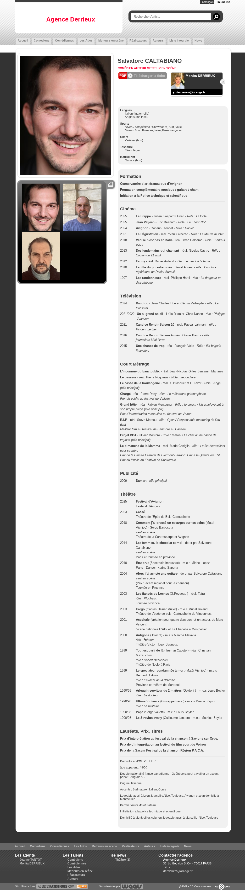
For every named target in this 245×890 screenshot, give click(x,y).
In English (223, 1)
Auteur (140, 68)
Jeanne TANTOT (31, 859)
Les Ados (86, 40)
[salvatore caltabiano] (62, 886)
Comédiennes (64, 40)
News (198, 40)
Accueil (23, 40)
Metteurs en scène (111, 40)
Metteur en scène (161, 68)
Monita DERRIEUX (32, 863)
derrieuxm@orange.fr (190, 92)
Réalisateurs (138, 40)
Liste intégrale (179, 40)
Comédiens (41, 40)
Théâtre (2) (122, 859)
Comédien (126, 68)
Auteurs (158, 40)
